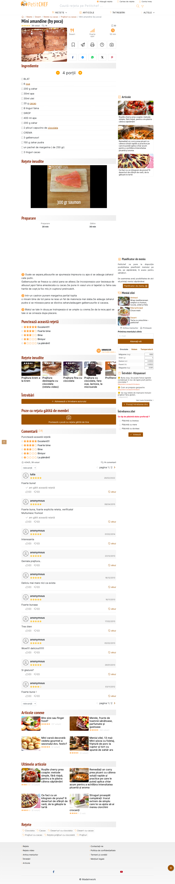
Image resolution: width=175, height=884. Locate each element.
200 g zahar (30, 88)
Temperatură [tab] (147, 349)
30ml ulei (29, 98)
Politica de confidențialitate (103, 850)
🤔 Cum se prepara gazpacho (131, 387)
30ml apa (29, 93)
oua (28, 83)
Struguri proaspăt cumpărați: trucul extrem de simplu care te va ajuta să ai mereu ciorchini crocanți (92, 803)
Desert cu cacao (85, 830)
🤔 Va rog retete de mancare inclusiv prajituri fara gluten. (134, 394)
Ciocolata (30, 830)
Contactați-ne (97, 846)
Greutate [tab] (124, 349)
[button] (24, 45)
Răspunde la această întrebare (129, 384)
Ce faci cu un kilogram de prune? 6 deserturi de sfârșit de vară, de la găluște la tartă (54, 801)
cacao (33, 103)
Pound (123, 364)
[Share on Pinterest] (112, 57)
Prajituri (83, 835)
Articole (88, 12)
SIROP (27, 113)
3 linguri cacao (32, 152)
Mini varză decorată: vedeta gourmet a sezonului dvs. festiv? (54, 740)
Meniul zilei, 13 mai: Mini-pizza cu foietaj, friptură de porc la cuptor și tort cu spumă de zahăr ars (102, 743)
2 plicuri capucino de (41, 127)
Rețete (59, 12)
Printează (146, 328)
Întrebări (118, 12)
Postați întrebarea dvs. (137, 404)
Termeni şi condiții (99, 855)
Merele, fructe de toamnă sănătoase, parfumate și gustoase (101, 722)
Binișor (41, 339)
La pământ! (43, 343)
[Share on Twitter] (102, 57)
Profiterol (110, 377)
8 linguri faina (31, 108)
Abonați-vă (135, 341)
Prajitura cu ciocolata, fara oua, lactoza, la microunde (93, 382)
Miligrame (124, 354)
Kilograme (124, 368)
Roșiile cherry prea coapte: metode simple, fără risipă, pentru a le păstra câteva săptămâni (52, 775)
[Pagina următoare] (114, 467)
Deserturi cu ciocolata (61, 830)
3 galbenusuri (31, 137)
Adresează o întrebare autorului (70, 401)
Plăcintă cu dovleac (131, 428)
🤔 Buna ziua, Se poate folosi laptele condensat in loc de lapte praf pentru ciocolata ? (134, 380)
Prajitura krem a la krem (30, 379)
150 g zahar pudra (34, 142)
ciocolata (53, 127)
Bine (40, 335)
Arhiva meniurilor (130, 328)
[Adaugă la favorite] (73, 45)
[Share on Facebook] (73, 57)
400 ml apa (30, 118)
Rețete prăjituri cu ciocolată (61, 835)
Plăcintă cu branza (130, 420)
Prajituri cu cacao (33, 835)
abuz (113, 492)
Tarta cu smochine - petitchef (139, 321)
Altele (147, 12)
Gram (122, 358)
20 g (30, 103)
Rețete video (28, 850)
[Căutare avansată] (142, 6)
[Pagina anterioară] (97, 467)
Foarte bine (44, 331)
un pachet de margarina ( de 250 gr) (44, 147)
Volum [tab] (134, 349)
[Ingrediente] (4, 442)
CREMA (28, 132)
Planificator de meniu (134, 286)
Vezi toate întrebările (144, 400)
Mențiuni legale (97, 859)
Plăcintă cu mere (129, 424)
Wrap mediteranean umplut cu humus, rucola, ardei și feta (139, 302)
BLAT (27, 79)
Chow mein (135, 310)
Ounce (123, 361)
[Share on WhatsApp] (92, 57)
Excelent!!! (43, 327)
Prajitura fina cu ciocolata (72, 379)
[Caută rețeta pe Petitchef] (137, 6)
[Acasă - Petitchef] (22, 17)
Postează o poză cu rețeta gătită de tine (69, 422)
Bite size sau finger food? (52, 719)
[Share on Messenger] (83, 57)
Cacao (42, 830)
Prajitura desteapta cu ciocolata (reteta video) (50, 382)
